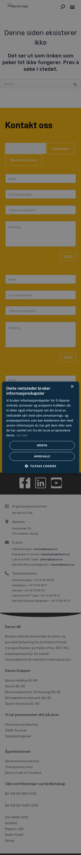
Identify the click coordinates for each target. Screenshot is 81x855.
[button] (40, 466)
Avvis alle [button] (42, 456)
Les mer (22, 435)
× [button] (72, 386)
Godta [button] (42, 445)
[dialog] (40, 428)
